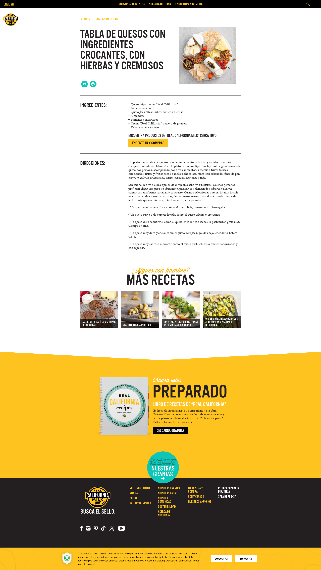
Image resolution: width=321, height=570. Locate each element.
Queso (133, 498)
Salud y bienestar (140, 503)
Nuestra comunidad (164, 499)
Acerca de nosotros (164, 513)
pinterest (96, 528)
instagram (88, 528)
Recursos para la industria (229, 489)
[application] (160, 559)
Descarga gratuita (170, 430)
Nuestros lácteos (140, 488)
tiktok (103, 528)
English (9, 4)
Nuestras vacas (167, 493)
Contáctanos (196, 496)
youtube (121, 528)
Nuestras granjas (169, 488)
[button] (315, 4)
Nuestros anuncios (199, 501)
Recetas (134, 493)
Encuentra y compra (189, 4)
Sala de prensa (227, 496)
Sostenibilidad (167, 506)
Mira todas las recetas (99, 19)
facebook (81, 528)
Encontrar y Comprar (148, 143)
